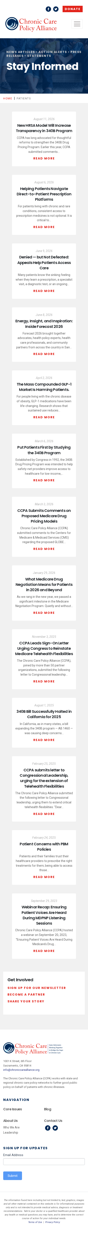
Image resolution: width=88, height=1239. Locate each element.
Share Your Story (25, 1001)
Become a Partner (26, 994)
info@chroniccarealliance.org (21, 1069)
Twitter (56, 9)
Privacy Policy (52, 1222)
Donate (73, 9)
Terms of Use (35, 1222)
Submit (13, 1176)
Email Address (13, 1155)
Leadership (10, 1132)
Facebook (48, 9)
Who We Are (11, 1127)
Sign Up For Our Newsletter (36, 988)
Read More (44, 158)
